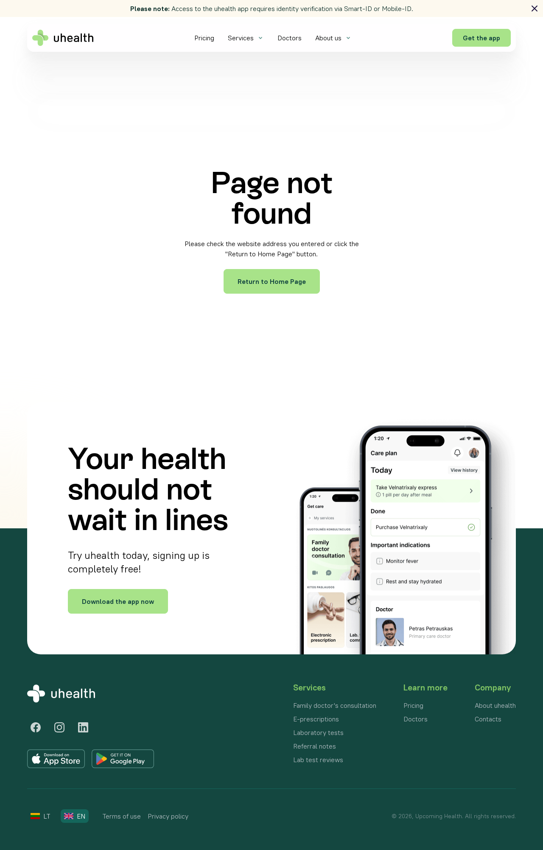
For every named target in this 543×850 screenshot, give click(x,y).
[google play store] (123, 758)
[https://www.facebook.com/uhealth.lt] (35, 727)
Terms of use (121, 816)
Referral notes (314, 746)
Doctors (289, 38)
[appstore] (56, 758)
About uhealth (495, 705)
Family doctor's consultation (334, 705)
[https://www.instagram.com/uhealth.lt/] (59, 727)
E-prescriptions (316, 719)
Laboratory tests (318, 732)
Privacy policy (168, 816)
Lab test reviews (318, 759)
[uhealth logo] (62, 37)
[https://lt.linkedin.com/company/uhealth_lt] (83, 727)
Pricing (204, 38)
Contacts (488, 719)
